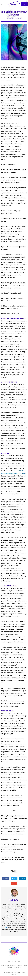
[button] (5, 878)
